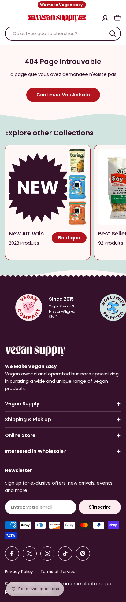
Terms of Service (58, 572)
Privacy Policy (19, 572)
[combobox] (63, 34)
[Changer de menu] (8, 18)
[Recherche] (112, 33)
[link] (77, 161)
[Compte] (105, 18)
